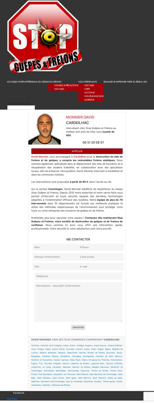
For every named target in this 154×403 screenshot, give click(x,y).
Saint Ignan (71, 378)
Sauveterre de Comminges (53, 381)
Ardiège (80, 345)
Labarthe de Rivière (80, 363)
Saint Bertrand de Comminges (103, 374)
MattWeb (12, 398)
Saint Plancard (99, 378)
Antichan (35, 345)
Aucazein (70, 349)
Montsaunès (73, 371)
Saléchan (35, 381)
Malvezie (67, 367)
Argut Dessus (100, 345)
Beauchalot (72, 353)
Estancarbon (116, 360)
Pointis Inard (116, 371)
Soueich (97, 381)
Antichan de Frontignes (51, 345)
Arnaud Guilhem (115, 345)
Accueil (11, 82)
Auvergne (89, 100)
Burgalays (35, 356)
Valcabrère (36, 385)
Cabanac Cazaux (50, 356)
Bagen (100, 349)
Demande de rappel (113, 82)
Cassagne (76, 356)
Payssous (85, 371)
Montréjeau (61, 371)
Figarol (34, 363)
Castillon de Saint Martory (109, 356)
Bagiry (108, 349)
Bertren (82, 353)
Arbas (66, 345)
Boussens (110, 353)
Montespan (49, 371)
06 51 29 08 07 (93, 142)
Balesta (43, 353)
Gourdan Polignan (52, 363)
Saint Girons (58, 378)
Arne (33, 349)
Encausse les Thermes (99, 360)
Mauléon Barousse (100, 367)
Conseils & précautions (66, 86)
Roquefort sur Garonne (64, 374)
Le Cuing (46, 367)
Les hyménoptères (23, 82)
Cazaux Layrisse (61, 360)
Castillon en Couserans (41, 360)
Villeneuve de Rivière (60, 385)
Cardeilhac (65, 356)
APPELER (77, 151)
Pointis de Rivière (99, 371)
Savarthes (88, 381)
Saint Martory (84, 378)
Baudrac (62, 353)
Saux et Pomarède (74, 381)
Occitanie (89, 93)
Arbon (72, 345)
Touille (119, 381)
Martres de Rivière (81, 367)
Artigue (40, 349)
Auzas (86, 349)
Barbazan (52, 353)
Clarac (84, 360)
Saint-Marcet (82, 374)
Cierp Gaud (75, 360)
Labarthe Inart (97, 363)
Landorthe (36, 367)
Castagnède (88, 356)
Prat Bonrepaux (45, 374)
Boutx (119, 353)
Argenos (89, 345)
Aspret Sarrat (58, 349)
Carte (87, 89)
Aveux (93, 349)
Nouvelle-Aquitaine (94, 96)
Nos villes (59, 89)
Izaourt (66, 363)
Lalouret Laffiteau (114, 363)
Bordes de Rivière (96, 353)
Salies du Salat (115, 378)
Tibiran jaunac (109, 381)
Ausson (79, 349)
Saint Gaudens (44, 378)
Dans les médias (40, 82)
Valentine (46, 385)
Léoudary (56, 367)
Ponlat (34, 374)
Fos (41, 363)
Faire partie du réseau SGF (134, 82)
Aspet (48, 349)
